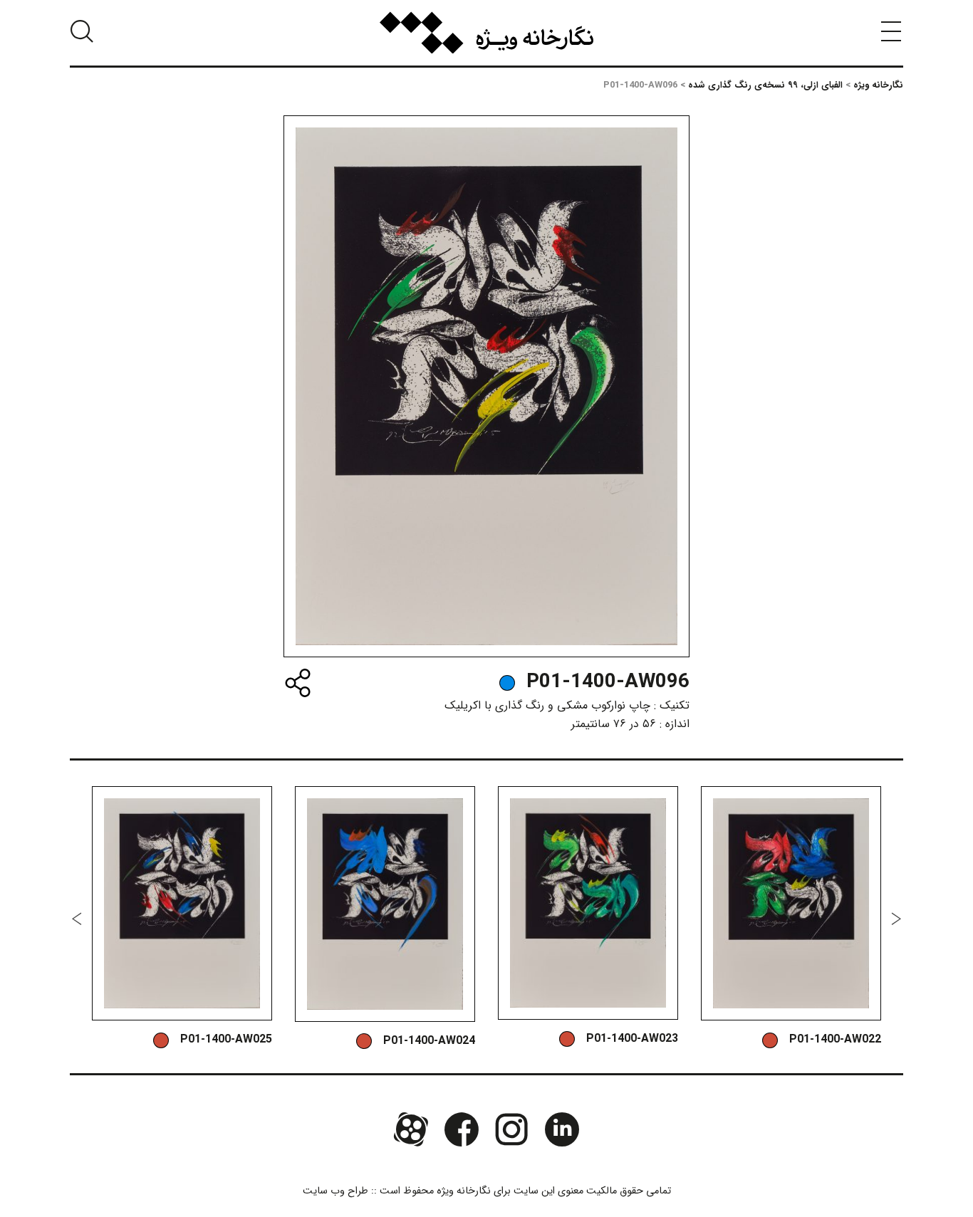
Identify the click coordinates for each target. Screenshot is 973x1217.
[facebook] (461, 1129)
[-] (507, 683)
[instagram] (511, 1129)
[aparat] (411, 1129)
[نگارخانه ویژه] (486, 32)
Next (77, 919)
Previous (896, 919)
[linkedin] (561, 1129)
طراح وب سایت (335, 1191)
